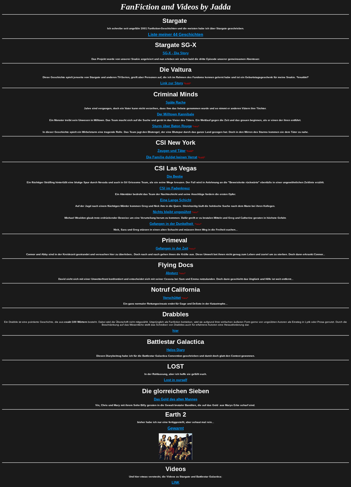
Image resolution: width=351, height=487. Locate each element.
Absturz (172, 273)
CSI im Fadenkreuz (175, 188)
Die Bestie (175, 176)
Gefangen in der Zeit (172, 248)
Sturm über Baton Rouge (172, 126)
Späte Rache (176, 102)
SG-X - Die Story (176, 53)
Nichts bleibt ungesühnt (172, 212)
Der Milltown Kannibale (175, 114)
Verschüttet (172, 298)
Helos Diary (176, 350)
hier (175, 331)
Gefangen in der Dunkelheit (172, 224)
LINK (175, 482)
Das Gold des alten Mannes (175, 399)
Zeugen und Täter (172, 151)
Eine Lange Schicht (175, 200)
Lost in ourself (175, 380)
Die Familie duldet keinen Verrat (171, 157)
